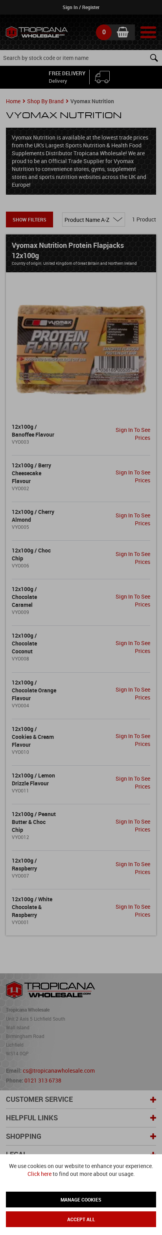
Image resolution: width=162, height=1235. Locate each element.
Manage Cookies (81, 1199)
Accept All (81, 1219)
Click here (40, 1173)
